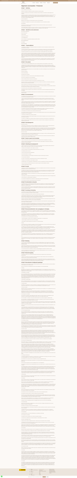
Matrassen (44, 2)
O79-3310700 (32, 471)
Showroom (34, 2)
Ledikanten (41, 2)
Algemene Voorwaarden (41, 469)
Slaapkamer (48, 2)
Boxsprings (37, 2)
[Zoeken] (52, 2)
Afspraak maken (55, 2)
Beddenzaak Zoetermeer (51, 469)
